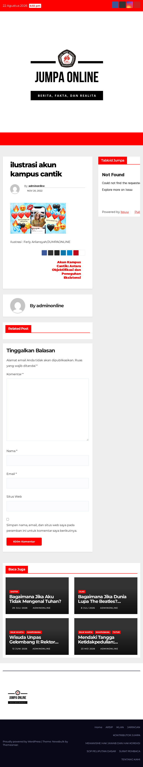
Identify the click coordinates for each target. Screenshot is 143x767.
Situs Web (14, 496)
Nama (12, 451)
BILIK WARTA (17, 632)
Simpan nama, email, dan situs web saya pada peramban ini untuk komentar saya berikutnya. (42, 527)
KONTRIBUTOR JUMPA (126, 735)
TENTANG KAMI (130, 759)
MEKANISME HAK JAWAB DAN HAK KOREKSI (112, 743)
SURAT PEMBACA (129, 751)
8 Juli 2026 (88, 608)
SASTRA (14, 591)
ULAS (81, 591)
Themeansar (10, 744)
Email (12, 474)
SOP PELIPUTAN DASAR (101, 751)
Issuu (125, 212)
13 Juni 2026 (20, 648)
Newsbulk (58, 741)
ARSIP (109, 727)
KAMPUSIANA (34, 632)
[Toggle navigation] (74, 139)
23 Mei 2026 (88, 648)
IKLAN (120, 727)
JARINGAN (133, 727)
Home (98, 727)
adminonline (36, 186)
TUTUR (116, 632)
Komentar (15, 374)
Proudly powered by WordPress (22, 741)
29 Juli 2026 (20, 608)
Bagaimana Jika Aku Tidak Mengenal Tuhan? (35, 599)
